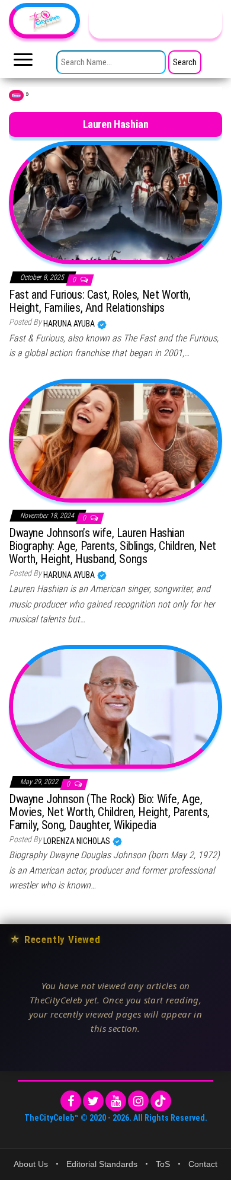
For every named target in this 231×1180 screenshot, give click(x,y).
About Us (31, 1164)
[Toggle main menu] (23, 62)
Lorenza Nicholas (77, 841)
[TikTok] (160, 1101)
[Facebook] (70, 1101)
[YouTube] (115, 1101)
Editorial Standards (101, 1164)
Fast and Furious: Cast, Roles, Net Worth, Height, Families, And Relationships (100, 301)
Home (16, 95)
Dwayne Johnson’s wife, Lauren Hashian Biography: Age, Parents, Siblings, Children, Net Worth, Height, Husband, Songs (112, 546)
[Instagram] (138, 1101)
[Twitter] (93, 1101)
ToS (163, 1164)
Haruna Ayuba (70, 323)
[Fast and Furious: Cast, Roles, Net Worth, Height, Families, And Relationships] (115, 202)
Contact (202, 1164)
